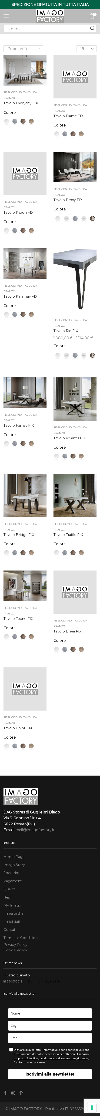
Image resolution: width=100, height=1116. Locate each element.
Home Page (13, 857)
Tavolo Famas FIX (18, 425)
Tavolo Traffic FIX (68, 535)
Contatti (10, 930)
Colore (9, 112)
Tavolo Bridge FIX (18, 535)
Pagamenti (12, 881)
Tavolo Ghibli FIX (17, 728)
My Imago (12, 905)
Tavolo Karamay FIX (20, 296)
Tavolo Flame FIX (68, 116)
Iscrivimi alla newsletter (50, 1074)
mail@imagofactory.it (34, 830)
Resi (6, 897)
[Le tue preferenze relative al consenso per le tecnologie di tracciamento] (91, 1107)
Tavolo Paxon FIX (18, 212)
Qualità (9, 889)
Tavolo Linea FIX (67, 631)
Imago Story (14, 865)
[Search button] (92, 28)
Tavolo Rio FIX (65, 331)
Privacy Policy (15, 945)
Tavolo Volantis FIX (69, 438)
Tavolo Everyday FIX (20, 103)
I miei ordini (13, 913)
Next (94, 217)
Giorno (16, 92)
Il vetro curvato (16, 975)
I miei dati (11, 922)
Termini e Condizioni (20, 938)
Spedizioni (12, 873)
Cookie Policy (15, 950)
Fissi (6, 92)
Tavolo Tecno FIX (18, 619)
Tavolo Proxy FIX (68, 200)
